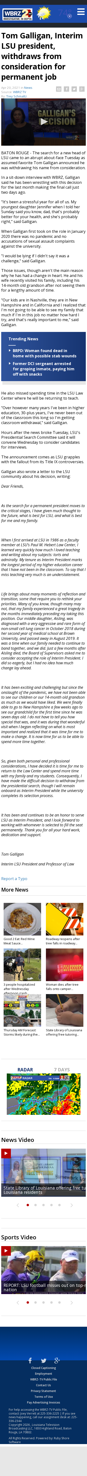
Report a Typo (14, 878)
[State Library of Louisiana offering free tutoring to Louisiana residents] (64, 1010)
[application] (43, 122)
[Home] (18, 14)
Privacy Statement (43, 1391)
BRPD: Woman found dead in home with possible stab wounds (44, 353)
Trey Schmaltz (16, 96)
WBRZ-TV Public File (43, 1379)
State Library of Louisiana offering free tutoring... (64, 1032)
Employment (43, 1374)
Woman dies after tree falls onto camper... (62, 986)
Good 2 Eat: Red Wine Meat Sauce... (19, 941)
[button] (43, 121)
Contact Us (43, 1385)
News (28, 87)
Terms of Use (43, 1397)
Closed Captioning (43, 1368)
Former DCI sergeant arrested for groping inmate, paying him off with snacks (43, 369)
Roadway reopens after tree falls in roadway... (63, 941)
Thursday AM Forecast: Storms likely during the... (22, 1032)
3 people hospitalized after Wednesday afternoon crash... (19, 988)
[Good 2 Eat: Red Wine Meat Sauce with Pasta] (22, 919)
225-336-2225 (49, 1413)
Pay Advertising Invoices (43, 1402)
